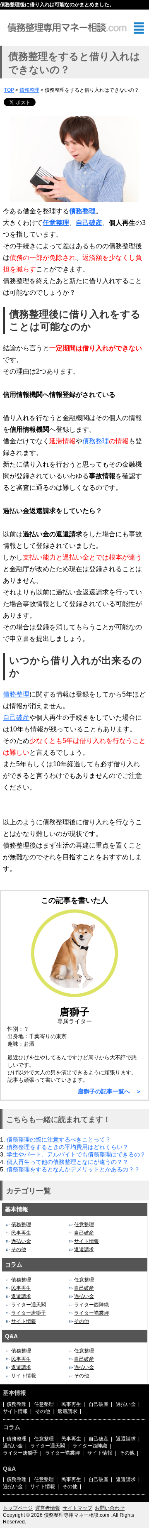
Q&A (11, 1336)
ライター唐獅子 (28, 1313)
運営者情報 (47, 1508)
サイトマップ (77, 1508)
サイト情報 (86, 1241)
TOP (9, 90)
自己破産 (89, 222)
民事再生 (21, 1233)
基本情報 (16, 1209)
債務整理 (29, 90)
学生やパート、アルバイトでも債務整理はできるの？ (76, 1154)
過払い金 (21, 1241)
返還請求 (84, 1249)
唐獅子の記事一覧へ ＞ (110, 1091)
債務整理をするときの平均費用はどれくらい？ (67, 1147)
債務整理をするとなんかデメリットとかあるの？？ (73, 1169)
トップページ (18, 1508)
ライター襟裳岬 (91, 1313)
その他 (18, 1249)
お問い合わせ (110, 1508)
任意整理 (56, 222)
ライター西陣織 (91, 1305)
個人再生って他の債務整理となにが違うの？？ (67, 1162)
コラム (13, 1264)
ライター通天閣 (28, 1305)
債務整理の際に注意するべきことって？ (59, 1139)
